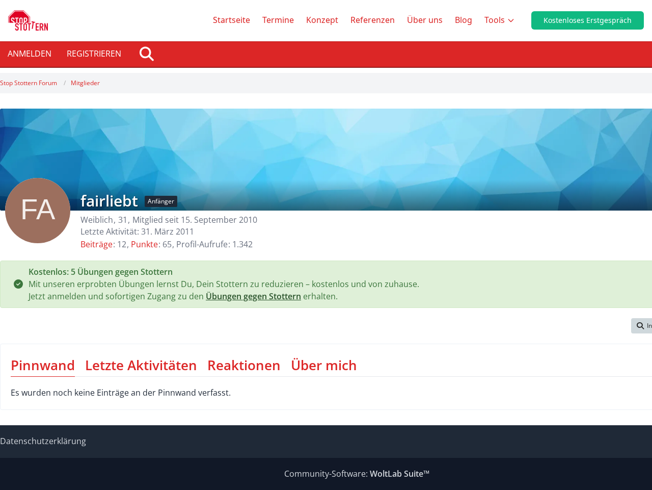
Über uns (425, 19)
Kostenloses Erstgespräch (588, 20)
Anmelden (29, 53)
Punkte (144, 244)
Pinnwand (43, 365)
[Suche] (147, 54)
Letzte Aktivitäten (141, 365)
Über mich (324, 365)
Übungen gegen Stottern (253, 296)
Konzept (322, 19)
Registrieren (94, 53)
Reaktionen (244, 365)
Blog (463, 19)
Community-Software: (356, 473)
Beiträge (96, 244)
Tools (494, 19)
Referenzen (372, 19)
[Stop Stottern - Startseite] (28, 20)
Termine (278, 19)
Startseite (231, 19)
